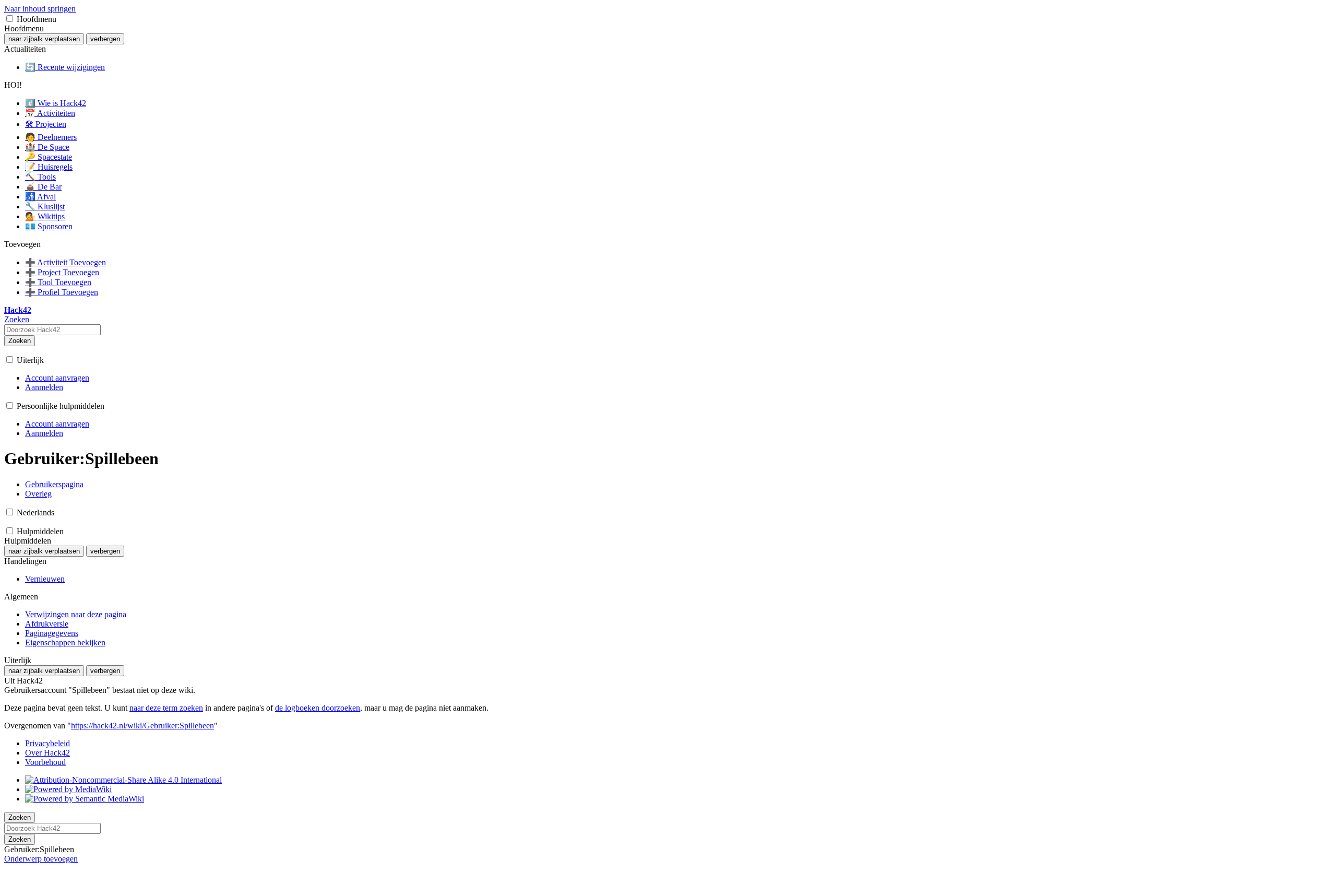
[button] (9, 18)
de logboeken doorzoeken (317, 707)
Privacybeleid (47, 743)
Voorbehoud (45, 762)
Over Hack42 (47, 752)
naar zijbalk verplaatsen (44, 39)
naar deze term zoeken (166, 707)
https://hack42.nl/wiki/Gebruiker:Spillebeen (142, 725)
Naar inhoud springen (40, 8)
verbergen (105, 39)
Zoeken (19, 341)
